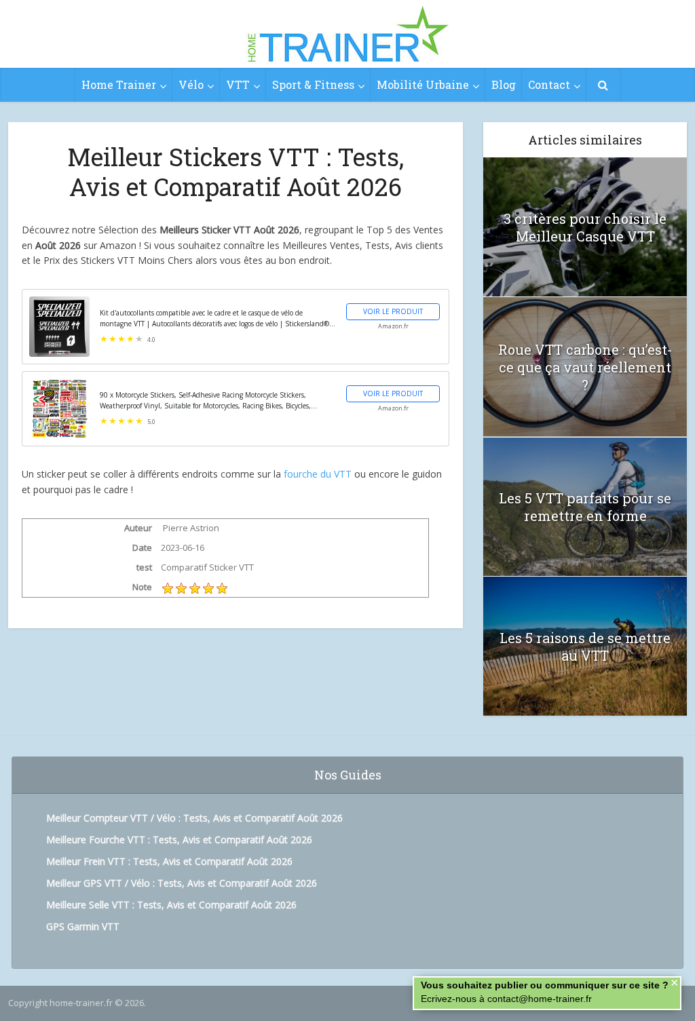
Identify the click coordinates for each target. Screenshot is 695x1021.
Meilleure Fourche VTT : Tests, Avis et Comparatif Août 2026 (179, 839)
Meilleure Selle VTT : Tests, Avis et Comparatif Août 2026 (171, 904)
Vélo (191, 84)
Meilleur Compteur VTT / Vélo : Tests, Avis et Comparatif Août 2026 (194, 817)
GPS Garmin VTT (82, 926)
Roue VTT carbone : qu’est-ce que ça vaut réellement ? (585, 367)
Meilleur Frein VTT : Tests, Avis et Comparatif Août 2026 (169, 861)
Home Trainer (118, 84)
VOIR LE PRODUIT (393, 311)
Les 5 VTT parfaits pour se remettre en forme (585, 506)
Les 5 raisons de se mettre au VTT (585, 646)
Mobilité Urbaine (423, 84)
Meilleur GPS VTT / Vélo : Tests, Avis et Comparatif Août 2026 (181, 882)
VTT (238, 84)
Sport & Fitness (313, 84)
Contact (549, 84)
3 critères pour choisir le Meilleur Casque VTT (585, 227)
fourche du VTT (318, 473)
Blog (503, 84)
